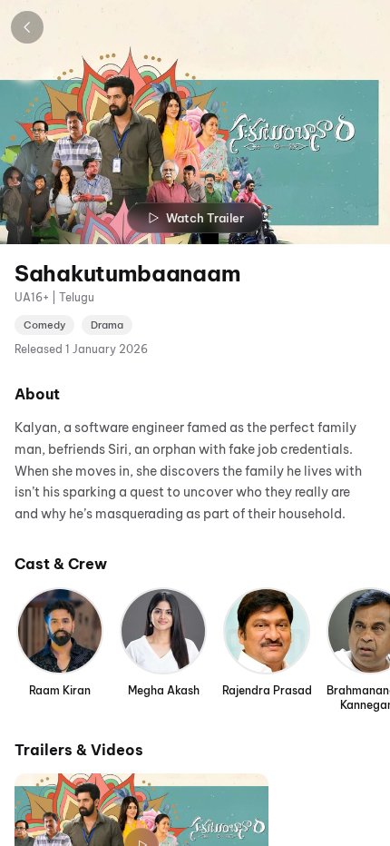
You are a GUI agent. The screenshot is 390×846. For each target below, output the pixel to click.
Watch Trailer (205, 218)
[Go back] (27, 27)
